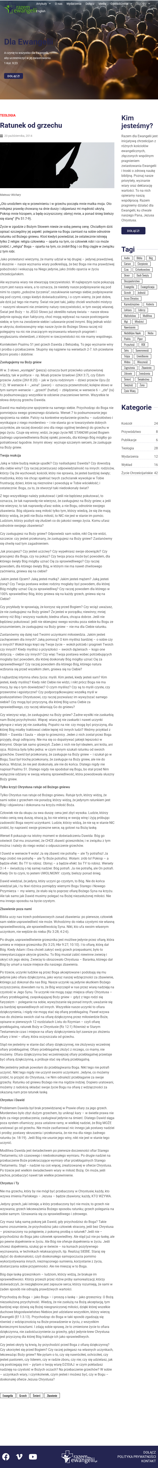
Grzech (127, 293)
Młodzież (139, 321)
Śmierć (127, 379)
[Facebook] (5, 1457)
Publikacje (139, 440)
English (40, 11)
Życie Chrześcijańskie (139, 473)
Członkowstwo (142, 269)
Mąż (126, 321)
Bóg (151, 258)
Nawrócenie (130, 327)
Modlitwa (147, 316)
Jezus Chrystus (131, 298)
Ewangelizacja (147, 287)
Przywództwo (139, 432)
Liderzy (141, 310)
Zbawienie (147, 368)
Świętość (128, 385)
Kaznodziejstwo (131, 304)
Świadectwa (143, 379)
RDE (143, 344)
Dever (127, 275)
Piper (140, 339)
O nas (58, 3)
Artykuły (41, 3)
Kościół (139, 423)
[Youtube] (33, 1457)
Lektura (127, 310)
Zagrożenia (129, 368)
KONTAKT (148, 1461)
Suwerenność (142, 350)
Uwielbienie (143, 356)
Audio (127, 258)
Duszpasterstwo (132, 281)
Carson (127, 264)
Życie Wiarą (129, 391)
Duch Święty (143, 275)
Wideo (127, 362)
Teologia (8, 115)
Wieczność (142, 362)
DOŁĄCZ (149, 1452)
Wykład (139, 465)
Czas (126, 269)
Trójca (127, 356)
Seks (126, 350)
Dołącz (90, 3)
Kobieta (150, 304)
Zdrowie (128, 373)
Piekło (127, 339)
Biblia (139, 258)
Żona (142, 385)
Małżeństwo (130, 316)
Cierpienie (143, 264)
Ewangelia (129, 287)
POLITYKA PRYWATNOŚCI (136, 1457)
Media (102, 3)
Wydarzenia (73, 3)
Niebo (150, 333)
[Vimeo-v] (19, 1457)
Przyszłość (129, 344)
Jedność (141, 293)
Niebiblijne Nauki (132, 333)
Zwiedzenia (144, 373)
